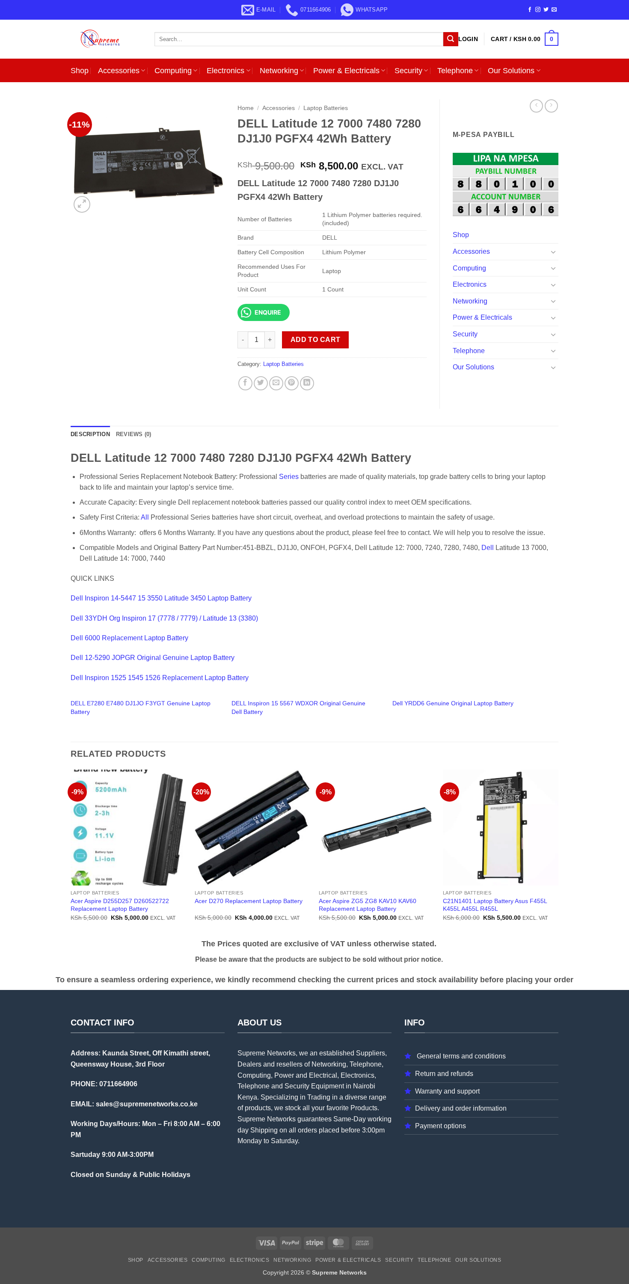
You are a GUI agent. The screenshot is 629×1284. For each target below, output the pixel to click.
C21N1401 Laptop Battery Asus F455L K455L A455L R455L (495, 905)
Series (289, 476)
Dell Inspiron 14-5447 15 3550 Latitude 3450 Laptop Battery (161, 598)
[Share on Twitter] (261, 383)
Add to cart (316, 339)
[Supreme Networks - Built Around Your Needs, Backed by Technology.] (106, 39)
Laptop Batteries (325, 108)
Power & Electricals (346, 70)
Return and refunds (444, 1073)
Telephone (455, 70)
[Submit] (450, 39)
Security (408, 70)
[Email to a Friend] (276, 383)
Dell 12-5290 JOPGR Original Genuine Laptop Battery (152, 657)
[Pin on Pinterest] (292, 383)
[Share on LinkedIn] (307, 383)
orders (307, 1130)
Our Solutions (511, 70)
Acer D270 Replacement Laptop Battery (249, 901)
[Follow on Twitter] (546, 10)
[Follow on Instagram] (537, 10)
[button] (468, 39)
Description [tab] (90, 434)
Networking (279, 70)
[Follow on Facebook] (529, 10)
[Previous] (71, 853)
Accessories (118, 70)
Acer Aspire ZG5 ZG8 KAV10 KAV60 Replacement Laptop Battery (367, 905)
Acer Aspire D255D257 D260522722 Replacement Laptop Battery (120, 905)
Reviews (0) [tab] (133, 434)
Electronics (225, 70)
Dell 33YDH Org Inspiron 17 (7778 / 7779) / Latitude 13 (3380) (164, 618)
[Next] (558, 853)
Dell (487, 547)
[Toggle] (553, 252)
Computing (173, 70)
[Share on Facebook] (245, 383)
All (145, 517)
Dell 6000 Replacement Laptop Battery (129, 638)
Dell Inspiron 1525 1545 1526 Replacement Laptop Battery (160, 677)
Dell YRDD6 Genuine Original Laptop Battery (452, 703)
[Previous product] (551, 106)
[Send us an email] (554, 10)
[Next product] (536, 106)
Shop (80, 70)
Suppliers (370, 1053)
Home (245, 108)
